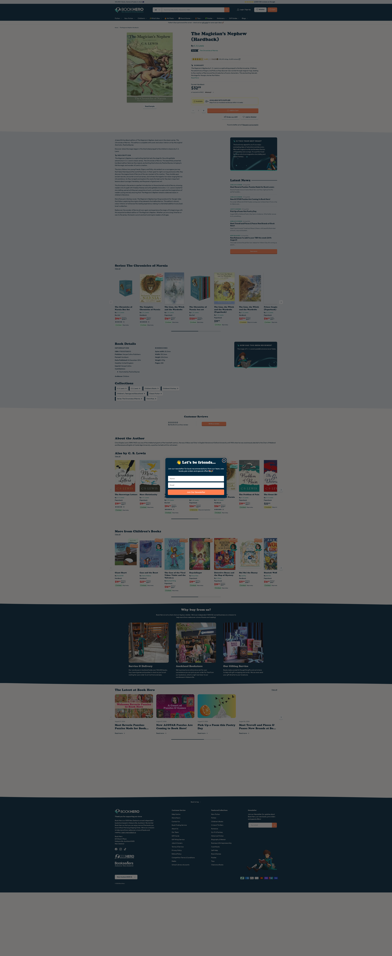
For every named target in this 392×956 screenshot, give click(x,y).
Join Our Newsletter (196, 492)
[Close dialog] (224, 460)
